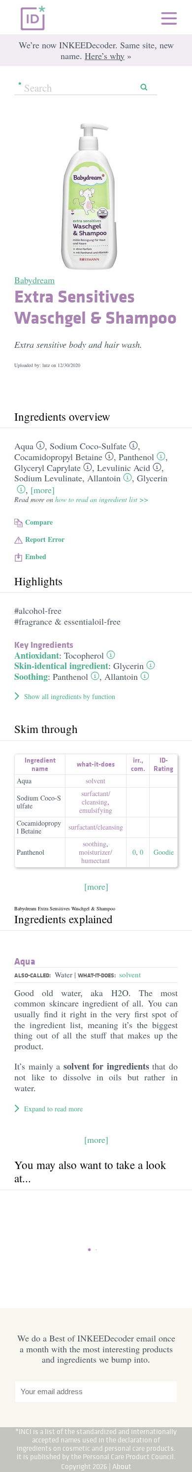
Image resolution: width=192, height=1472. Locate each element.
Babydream (34, 280)
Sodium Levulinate (48, 478)
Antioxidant (36, 655)
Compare (39, 522)
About (121, 1466)
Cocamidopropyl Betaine (58, 457)
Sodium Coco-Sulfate (88, 446)
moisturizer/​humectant (95, 856)
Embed (35, 556)
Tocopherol (84, 655)
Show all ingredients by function (69, 696)
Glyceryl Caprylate (47, 467)
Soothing (31, 676)
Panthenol (136, 457)
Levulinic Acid (123, 467)
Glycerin (152, 478)
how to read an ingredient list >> (101, 499)
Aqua (23, 446)
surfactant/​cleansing (95, 797)
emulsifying (95, 810)
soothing (94, 843)
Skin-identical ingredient (61, 665)
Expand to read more (53, 1108)
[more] (43, 490)
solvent (95, 780)
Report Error (44, 539)
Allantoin (104, 478)
